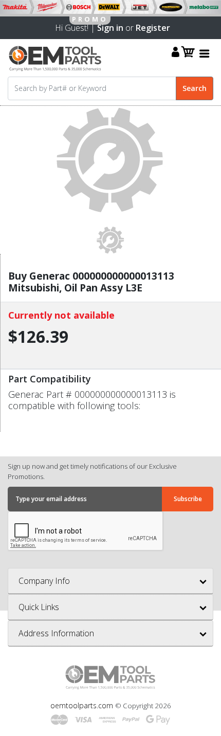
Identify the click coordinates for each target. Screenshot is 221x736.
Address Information (56, 633)
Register (153, 27)
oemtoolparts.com (82, 705)
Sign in (110, 27)
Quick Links (39, 607)
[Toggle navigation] (204, 53)
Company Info (44, 580)
